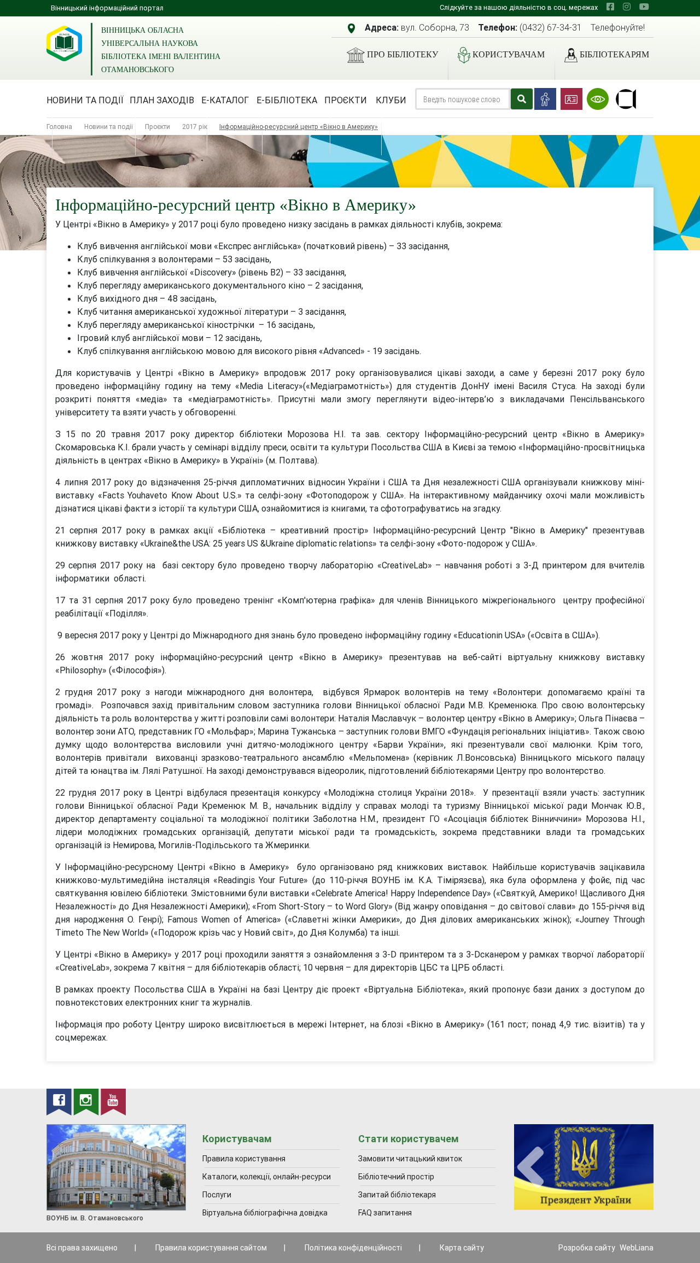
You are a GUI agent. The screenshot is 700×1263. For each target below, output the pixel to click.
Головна (59, 126)
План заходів (162, 100)
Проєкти (345, 100)
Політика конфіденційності (353, 1248)
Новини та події (85, 100)
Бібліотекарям (614, 54)
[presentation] (530, 1167)
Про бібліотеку (402, 54)
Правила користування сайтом (211, 1248)
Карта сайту (462, 1248)
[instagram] (627, 6)
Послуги (216, 1195)
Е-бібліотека (286, 100)
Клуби (391, 100)
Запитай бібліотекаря (397, 1195)
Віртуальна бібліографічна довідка (265, 1213)
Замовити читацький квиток (410, 1159)
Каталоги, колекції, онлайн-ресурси (266, 1177)
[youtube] (644, 6)
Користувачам (508, 54)
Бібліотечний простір (396, 1177)
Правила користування (243, 1159)
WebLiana (637, 1248)
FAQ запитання (385, 1213)
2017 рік (194, 126)
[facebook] (610, 6)
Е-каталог (225, 100)
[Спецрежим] (597, 99)
